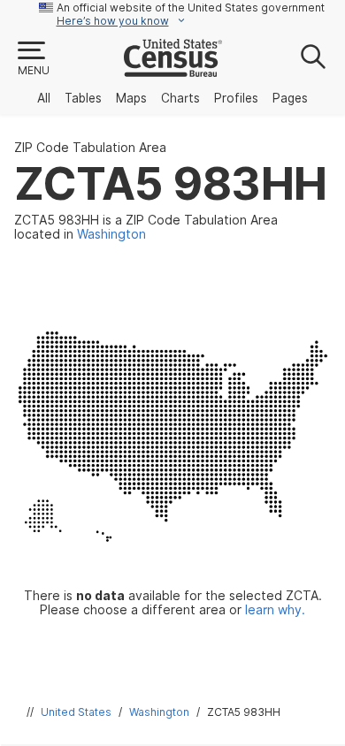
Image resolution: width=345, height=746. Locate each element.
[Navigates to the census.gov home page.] (173, 70)
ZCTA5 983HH (243, 712)
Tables (83, 98)
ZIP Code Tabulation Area (90, 148)
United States (76, 712)
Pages (290, 98)
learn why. (275, 610)
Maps (131, 98)
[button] (33, 59)
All (43, 98)
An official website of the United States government (191, 7)
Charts (180, 98)
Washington (159, 712)
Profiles (236, 98)
